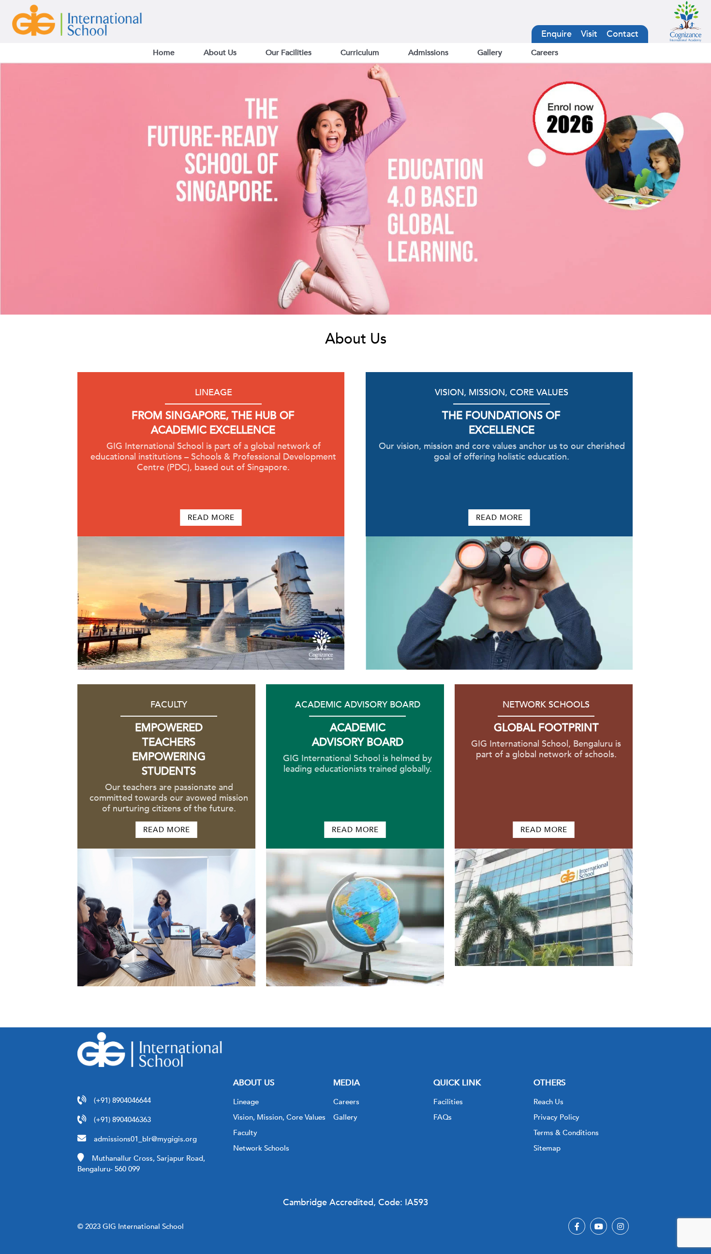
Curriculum (360, 52)
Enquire (556, 34)
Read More (211, 517)
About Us (220, 52)
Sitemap (547, 1148)
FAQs (442, 1117)
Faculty (245, 1133)
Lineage (246, 1102)
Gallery (489, 52)
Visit (589, 34)
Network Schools (261, 1148)
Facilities (448, 1102)
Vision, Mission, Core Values (279, 1117)
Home (164, 52)
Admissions (428, 52)
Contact (622, 34)
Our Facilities (288, 52)
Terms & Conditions (566, 1133)
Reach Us (548, 1102)
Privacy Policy (556, 1117)
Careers (544, 52)
